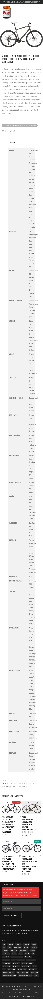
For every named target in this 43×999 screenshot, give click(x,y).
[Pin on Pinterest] (14, 131)
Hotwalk (26, 947)
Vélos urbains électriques (25, 975)
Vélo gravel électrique (8, 972)
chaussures (26, 944)
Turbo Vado (16, 966)
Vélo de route (32, 969)
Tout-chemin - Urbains (16, 783)
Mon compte (12, 986)
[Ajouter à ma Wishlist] (4, 131)
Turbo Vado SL (26, 966)
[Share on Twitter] (11, 131)
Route (20, 953)
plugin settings (22, 933)
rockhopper (6, 953)
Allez (4, 944)
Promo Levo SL (24, 950)
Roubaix (14, 953)
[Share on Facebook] (7, 131)
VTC (27, 786)
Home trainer (17, 947)
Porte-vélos (13, 950)
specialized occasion (16, 957)
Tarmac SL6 (28, 957)
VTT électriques (22, 969)
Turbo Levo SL (6, 966)
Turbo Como (20, 960)
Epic (4, 947)
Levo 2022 (34, 947)
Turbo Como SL (31, 960)
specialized (6, 957)
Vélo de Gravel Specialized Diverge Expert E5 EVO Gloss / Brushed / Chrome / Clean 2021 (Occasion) (30, 863)
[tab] (21, 142)
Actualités (20, 986)
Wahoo (36, 975)
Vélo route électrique (22, 972)
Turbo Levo (16, 963)
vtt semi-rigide (11, 969)
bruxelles (18, 944)
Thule (13, 960)
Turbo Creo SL (6, 963)
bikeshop (10, 944)
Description (12, 142)
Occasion (5, 950)
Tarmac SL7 (6, 960)
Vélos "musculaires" (30, 783)
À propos (5, 986)
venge (34, 966)
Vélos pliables (34, 972)
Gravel (9, 947)
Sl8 (33, 953)
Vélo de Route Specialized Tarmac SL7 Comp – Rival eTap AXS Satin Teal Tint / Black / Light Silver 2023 (9, 824)
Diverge (34, 944)
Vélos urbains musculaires (17, 786)
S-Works (27, 953)
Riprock (32, 950)
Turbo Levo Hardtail (27, 963)
